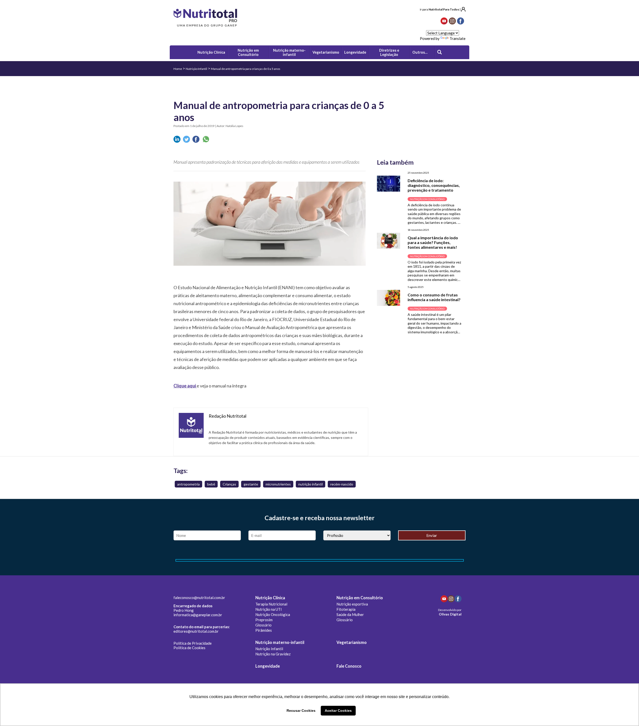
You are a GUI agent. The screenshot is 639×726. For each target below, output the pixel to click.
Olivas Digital (450, 614)
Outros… (420, 52)
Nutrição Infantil (196, 69)
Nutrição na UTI (268, 609)
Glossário (263, 625)
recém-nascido (341, 484)
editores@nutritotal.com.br (196, 631)
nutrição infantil (310, 484)
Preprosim (264, 619)
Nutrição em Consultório (359, 597)
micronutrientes (278, 484)
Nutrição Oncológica (272, 614)
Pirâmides (263, 630)
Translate (458, 38)
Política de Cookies (189, 647)
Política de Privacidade (192, 643)
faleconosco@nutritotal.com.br (199, 597)
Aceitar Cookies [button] (338, 711)
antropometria (188, 484)
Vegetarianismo (351, 642)
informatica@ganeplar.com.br (197, 614)
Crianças (229, 484)
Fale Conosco (348, 666)
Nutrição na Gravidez (273, 654)
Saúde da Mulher (350, 614)
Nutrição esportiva (352, 604)
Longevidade (267, 666)
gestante (251, 484)
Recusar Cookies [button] (301, 711)
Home (177, 69)
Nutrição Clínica (270, 597)
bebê (211, 484)
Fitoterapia (345, 609)
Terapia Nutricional (271, 604)
